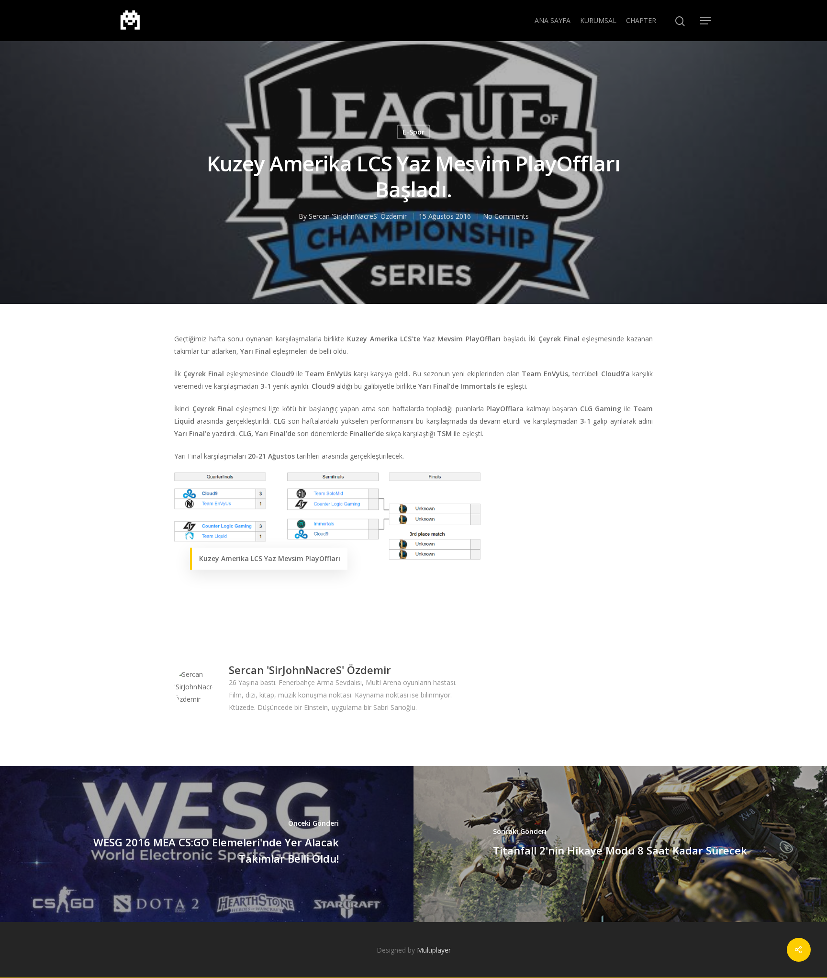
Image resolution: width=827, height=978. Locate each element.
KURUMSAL (598, 20)
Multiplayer (434, 950)
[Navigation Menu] (706, 20)
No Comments (506, 216)
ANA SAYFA (552, 20)
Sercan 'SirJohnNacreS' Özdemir (358, 216)
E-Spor (413, 131)
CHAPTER (641, 20)
